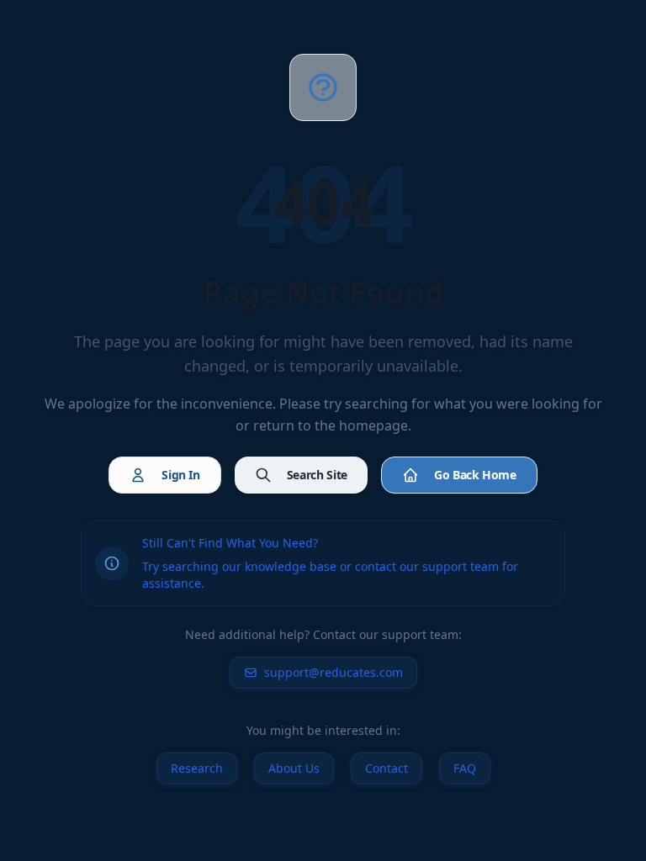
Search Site (317, 475)
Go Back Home (475, 475)
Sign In (181, 475)
